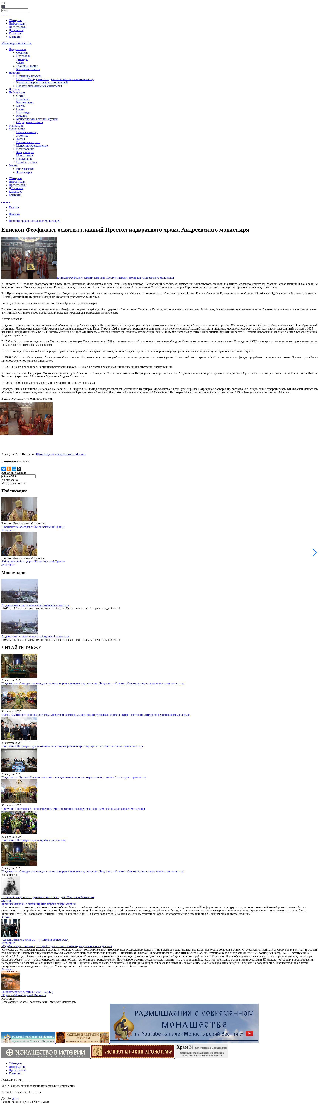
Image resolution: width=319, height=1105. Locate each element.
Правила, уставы (26, 162)
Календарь (15, 33)
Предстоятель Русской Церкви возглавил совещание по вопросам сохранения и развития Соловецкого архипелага (73, 777)
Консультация (25, 152)
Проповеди (23, 55)
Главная (14, 207)
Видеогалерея (25, 168)
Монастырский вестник (16, 43)
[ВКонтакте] (3, 469)
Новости (14, 72)
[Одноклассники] (9, 469)
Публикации (17, 92)
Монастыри (16, 125)
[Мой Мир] (14, 469)
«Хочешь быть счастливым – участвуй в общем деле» (35, 939)
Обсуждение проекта (29, 122)
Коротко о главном (28, 69)
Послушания (24, 158)
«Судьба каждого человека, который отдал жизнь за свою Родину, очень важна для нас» (56, 946)
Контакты (15, 36)
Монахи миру (25, 155)
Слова (20, 62)
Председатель (17, 26)
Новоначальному (27, 132)
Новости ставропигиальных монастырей (42, 82)
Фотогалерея (24, 172)
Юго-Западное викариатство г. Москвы (61, 454)
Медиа (13, 165)
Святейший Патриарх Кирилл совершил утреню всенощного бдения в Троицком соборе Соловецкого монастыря (73, 808)
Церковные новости (29, 75)
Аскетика (22, 135)
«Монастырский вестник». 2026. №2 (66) (27, 992)
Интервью (22, 99)
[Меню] (3, 6)
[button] (314, 552)
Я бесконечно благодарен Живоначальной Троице (33, 526)
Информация (17, 23)
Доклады (22, 59)
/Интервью (8, 530)
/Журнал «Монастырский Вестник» (23, 995)
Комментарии (25, 102)
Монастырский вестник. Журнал (37, 119)
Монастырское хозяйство (32, 145)
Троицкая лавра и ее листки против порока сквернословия (38, 903)
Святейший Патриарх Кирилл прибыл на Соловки (33, 840)
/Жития (6, 900)
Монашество (17, 128)
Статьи (20, 95)
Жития (20, 138)
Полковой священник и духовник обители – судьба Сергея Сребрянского (47, 897)
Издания (21, 115)
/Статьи (6, 917)
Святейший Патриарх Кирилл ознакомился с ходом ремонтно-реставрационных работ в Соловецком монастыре (72, 746)
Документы (16, 30)
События (22, 52)
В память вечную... (28, 142)
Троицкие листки (27, 65)
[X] (19, 469)
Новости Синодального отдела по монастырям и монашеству (55, 79)
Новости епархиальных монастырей (39, 85)
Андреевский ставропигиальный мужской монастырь (35, 605)
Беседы (20, 105)
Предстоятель (17, 49)
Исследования (25, 148)
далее (15, 1098)
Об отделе (15, 20)
